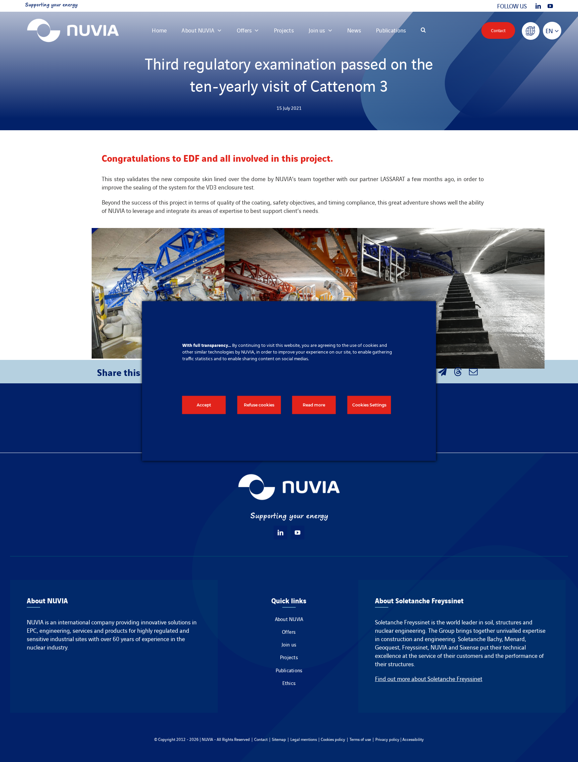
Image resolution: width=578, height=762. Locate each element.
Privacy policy (387, 739)
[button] (423, 30)
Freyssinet (415, 647)
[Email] (473, 372)
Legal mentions (303, 739)
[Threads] (458, 372)
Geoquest (387, 647)
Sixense (469, 647)
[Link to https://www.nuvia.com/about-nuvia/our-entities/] (531, 31)
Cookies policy (333, 739)
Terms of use (360, 739)
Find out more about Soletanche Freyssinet (428, 678)
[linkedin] (538, 6)
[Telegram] (442, 372)
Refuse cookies (259, 404)
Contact (261, 739)
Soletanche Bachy (480, 638)
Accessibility (413, 739)
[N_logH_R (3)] (73, 15)
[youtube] (550, 6)
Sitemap (279, 739)
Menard (514, 638)
